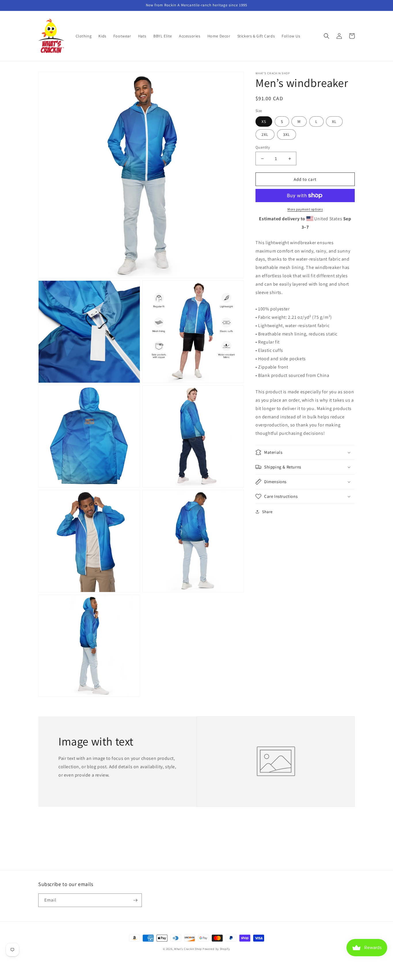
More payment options (305, 209)
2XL (265, 134)
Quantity (262, 147)
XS (264, 121)
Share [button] (267, 511)
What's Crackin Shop (188, 949)
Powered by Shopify (216, 949)
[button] (326, 36)
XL (334, 121)
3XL (286, 134)
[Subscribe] (135, 900)
